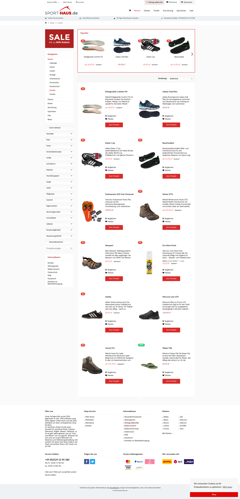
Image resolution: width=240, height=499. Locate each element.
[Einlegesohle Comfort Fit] (93, 45)
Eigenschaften (51, 206)
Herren (50, 59)
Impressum (52, 279)
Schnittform (51, 164)
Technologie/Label (53, 212)
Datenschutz (52, 272)
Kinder (50, 103)
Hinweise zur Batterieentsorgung (55, 283)
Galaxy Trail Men (122, 57)
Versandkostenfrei (56, 242)
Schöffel (183, 426)
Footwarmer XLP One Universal (119, 194)
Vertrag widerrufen (131, 423)
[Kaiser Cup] (151, 45)
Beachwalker (179, 57)
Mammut (183, 420)
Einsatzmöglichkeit (53, 230)
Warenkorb (89, 423)
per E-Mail (53, 472)
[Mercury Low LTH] (149, 314)
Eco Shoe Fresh (169, 245)
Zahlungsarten (53, 266)
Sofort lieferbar (55, 128)
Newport (109, 245)
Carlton (166, 426)
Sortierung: (162, 78)
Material (49, 170)
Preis (48, 140)
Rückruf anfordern (92, 18)
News (50, 119)
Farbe (48, 146)
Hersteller (50, 134)
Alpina (166, 420)
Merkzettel (89, 420)
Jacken (52, 71)
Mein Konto (89, 417)
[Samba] (92, 314)
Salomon (183, 423)
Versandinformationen (133, 417)
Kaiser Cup (150, 57)
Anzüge (52, 75)
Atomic (166, 423)
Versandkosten (114, 487)
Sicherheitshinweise (53, 152)
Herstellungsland (52, 176)
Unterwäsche (54, 79)
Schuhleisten (51, 218)
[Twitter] (92, 461)
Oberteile (53, 63)
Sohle (48, 188)
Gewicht (49, 200)
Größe (48, 158)
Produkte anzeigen (54, 248)
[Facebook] (86, 461)
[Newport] (92, 263)
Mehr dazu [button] (227, 487)
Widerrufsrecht (53, 269)
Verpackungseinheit (53, 236)
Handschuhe (54, 86)
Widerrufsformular (131, 429)
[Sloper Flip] (149, 365)
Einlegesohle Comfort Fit (93, 57)
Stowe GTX (167, 194)
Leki (181, 417)
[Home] (130, 10)
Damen (50, 99)
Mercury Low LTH (170, 297)
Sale (49, 115)
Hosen (52, 67)
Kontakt (51, 263)
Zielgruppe (50, 194)
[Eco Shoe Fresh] (149, 263)
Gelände (49, 224)
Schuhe (52, 90)
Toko (182, 429)
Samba (108, 297)
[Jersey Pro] (92, 365)
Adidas (166, 417)
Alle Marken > (167, 433)
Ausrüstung (52, 107)
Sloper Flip (167, 348)
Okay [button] (214, 494)
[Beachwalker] (179, 45)
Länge (48, 182)
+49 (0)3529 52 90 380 (57, 460)
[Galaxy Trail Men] (122, 45)
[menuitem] (187, 2)
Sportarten (52, 111)
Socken (52, 94)
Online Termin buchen (55, 18)
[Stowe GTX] (149, 212)
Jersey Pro (110, 348)
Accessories (54, 83)
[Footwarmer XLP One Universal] (92, 212)
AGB (49, 275)
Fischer (166, 429)
